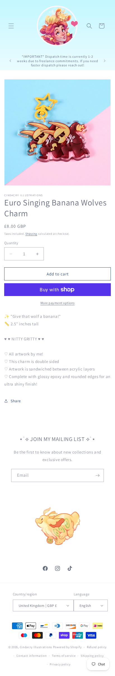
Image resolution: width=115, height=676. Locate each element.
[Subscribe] (97, 475)
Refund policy (97, 647)
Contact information (31, 656)
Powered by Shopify (67, 647)
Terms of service (63, 656)
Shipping (31, 234)
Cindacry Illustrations (36, 647)
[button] (11, 26)
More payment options (57, 303)
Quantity (11, 243)
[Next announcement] (105, 61)
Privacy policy (60, 664)
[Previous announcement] (10, 61)
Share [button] (16, 400)
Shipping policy (92, 656)
